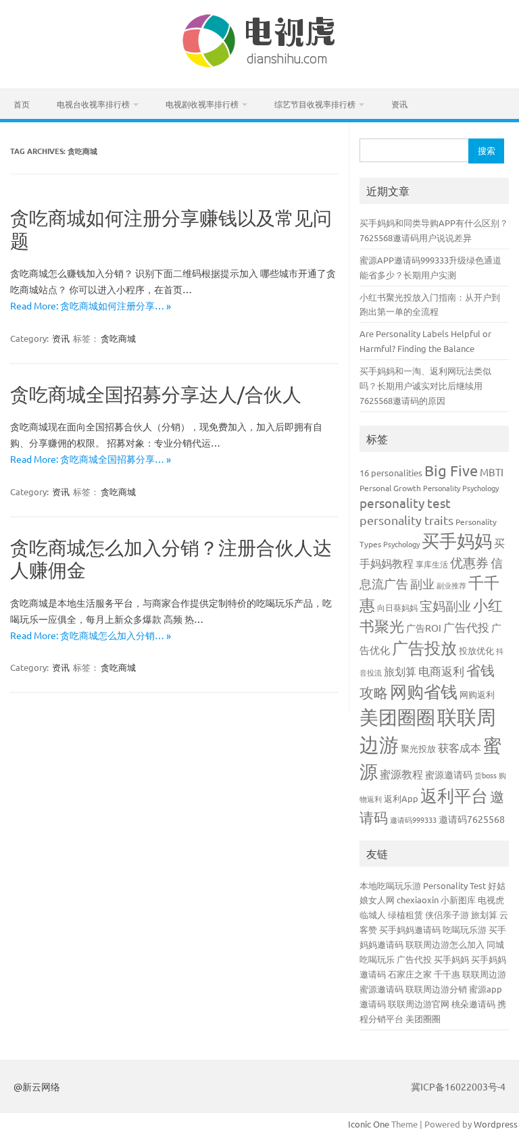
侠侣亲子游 (447, 914)
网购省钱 (424, 691)
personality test (405, 503)
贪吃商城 (118, 338)
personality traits (406, 520)
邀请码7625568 (472, 819)
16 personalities (391, 472)
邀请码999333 (413, 819)
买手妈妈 (457, 540)
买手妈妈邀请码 (410, 929)
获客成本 (459, 747)
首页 (22, 104)
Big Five (451, 470)
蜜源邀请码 (448, 774)
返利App (401, 798)
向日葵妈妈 (397, 607)
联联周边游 (484, 974)
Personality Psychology (461, 487)
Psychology (401, 543)
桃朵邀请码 (473, 1003)
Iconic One (368, 1124)
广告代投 (466, 627)
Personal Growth (390, 487)
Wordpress (496, 1124)
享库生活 (432, 564)
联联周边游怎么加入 (445, 944)
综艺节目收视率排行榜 (314, 104)
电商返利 (441, 670)
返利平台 (454, 795)
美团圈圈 (397, 717)
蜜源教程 (401, 773)
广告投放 (424, 647)
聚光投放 (418, 748)
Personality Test (454, 885)
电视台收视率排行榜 (93, 104)
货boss (485, 775)
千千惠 (447, 974)
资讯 (399, 104)
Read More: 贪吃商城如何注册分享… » (90, 305)
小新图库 (458, 899)
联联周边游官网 (418, 1003)
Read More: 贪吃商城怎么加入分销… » (90, 635)
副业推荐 (451, 585)
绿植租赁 (405, 914)
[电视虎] (259, 65)
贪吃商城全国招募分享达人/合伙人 (155, 394)
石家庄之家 (410, 974)
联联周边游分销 (436, 988)
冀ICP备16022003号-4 (458, 1086)
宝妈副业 (445, 605)
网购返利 (477, 694)
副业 (422, 583)
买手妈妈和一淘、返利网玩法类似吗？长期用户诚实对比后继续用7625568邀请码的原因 (425, 385)
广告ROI (423, 628)
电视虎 (491, 899)
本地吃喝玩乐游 (390, 885)
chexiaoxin (418, 899)
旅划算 (400, 671)
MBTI (491, 471)
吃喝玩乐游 (465, 929)
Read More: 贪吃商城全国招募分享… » (90, 459)
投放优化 (476, 650)
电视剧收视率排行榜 (202, 104)
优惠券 (469, 562)
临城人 (373, 914)
